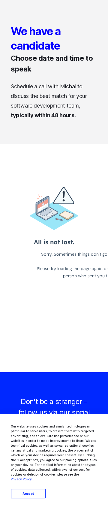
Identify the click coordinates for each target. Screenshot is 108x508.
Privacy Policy (21, 479)
